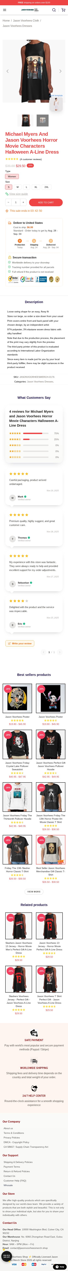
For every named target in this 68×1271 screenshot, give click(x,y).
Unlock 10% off (6, 1256)
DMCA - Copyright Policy (16, 1142)
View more (34, 892)
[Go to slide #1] (25, 120)
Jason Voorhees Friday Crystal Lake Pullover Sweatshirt (17, 766)
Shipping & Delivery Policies (18, 1162)
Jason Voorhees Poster (17, 716)
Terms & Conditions (14, 1133)
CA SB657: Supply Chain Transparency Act (26, 1147)
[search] (54, 10)
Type (7, 171)
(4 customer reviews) (31, 159)
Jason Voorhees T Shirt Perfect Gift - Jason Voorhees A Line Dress (49, 999)
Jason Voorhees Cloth (26, 20)
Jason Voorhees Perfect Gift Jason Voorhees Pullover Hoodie (50, 766)
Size (7, 181)
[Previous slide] (7, 71)
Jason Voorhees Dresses (17, 25)
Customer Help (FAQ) (15, 1180)
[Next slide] (60, 71)
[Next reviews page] (60, 652)
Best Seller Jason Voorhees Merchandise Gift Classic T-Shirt (50, 871)
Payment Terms (12, 1166)
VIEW (17, 710)
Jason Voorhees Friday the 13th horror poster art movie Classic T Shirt (50, 818)
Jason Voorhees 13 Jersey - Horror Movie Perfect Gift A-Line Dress (49, 946)
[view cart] (63, 10)
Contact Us (9, 1176)
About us (8, 1128)
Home (6, 20)
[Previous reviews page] (44, 652)
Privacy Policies (12, 1137)
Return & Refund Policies (17, 1171)
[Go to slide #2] (43, 120)
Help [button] (62, 1267)
